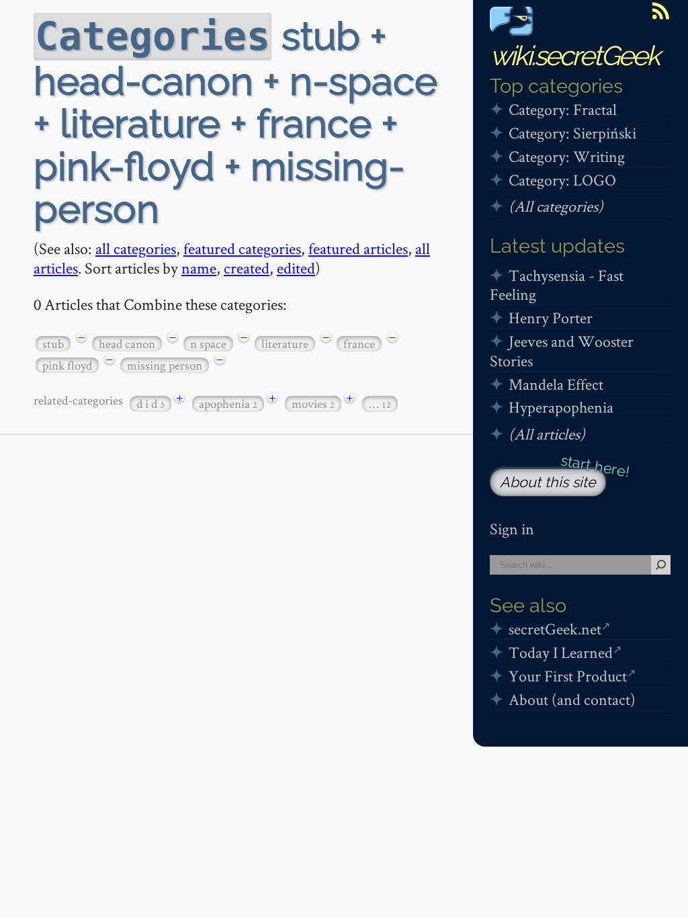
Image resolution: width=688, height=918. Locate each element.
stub (53, 343)
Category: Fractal (563, 109)
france (359, 343)
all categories (135, 248)
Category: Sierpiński (572, 132)
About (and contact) (572, 699)
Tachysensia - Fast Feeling (557, 285)
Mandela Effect (556, 384)
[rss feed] (660, 11)
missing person (164, 365)
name (198, 267)
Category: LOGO (562, 179)
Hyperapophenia (561, 407)
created (246, 267)
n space (208, 343)
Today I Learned (561, 652)
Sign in (512, 528)
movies (313, 403)
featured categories (242, 248)
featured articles (358, 248)
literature (284, 343)
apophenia (228, 403)
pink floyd (67, 365)
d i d (150, 403)
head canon (127, 343)
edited (296, 267)
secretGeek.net (555, 628)
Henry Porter (551, 317)
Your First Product (568, 675)
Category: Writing (567, 156)
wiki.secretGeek (574, 55)
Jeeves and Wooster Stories (562, 351)
